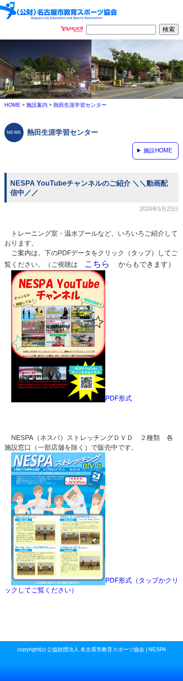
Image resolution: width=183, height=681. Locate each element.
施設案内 (37, 105)
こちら (97, 264)
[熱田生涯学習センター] (59, 9)
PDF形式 (118, 398)
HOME (12, 105)
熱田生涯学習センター (80, 105)
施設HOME (157, 150)
